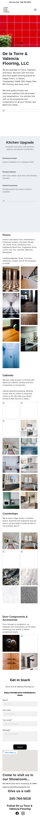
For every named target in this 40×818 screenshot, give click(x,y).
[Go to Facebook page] (17, 813)
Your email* (7, 720)
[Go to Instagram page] (23, 813)
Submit (20, 747)
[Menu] (35, 10)
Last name (7, 710)
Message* (7, 730)
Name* (5, 700)
